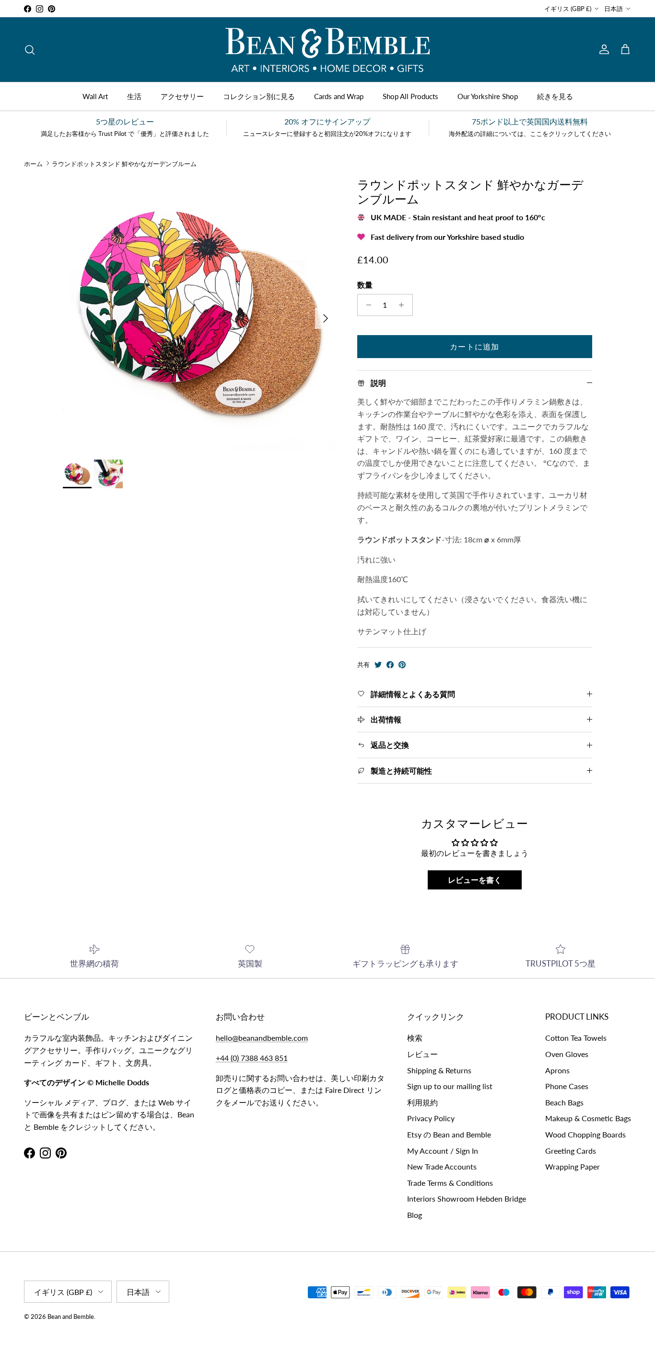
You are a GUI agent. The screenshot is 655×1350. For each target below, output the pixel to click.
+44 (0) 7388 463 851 (252, 1057)
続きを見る (555, 96)
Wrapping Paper (572, 1166)
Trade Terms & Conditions (450, 1182)
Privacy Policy (431, 1118)
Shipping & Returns (439, 1070)
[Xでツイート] (378, 664)
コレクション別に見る (259, 96)
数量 (365, 284)
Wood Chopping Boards (585, 1134)
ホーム (33, 163)
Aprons (557, 1070)
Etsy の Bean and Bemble (449, 1134)
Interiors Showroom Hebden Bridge (466, 1198)
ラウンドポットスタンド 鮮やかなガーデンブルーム (124, 163)
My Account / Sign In (442, 1150)
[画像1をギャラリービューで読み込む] (199, 313)
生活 (134, 96)
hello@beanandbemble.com (262, 1037)
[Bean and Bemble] (327, 49)
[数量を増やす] (404, 304)
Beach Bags (564, 1102)
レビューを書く (475, 879)
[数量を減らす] (366, 304)
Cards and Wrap (338, 96)
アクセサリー (182, 96)
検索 (414, 1037)
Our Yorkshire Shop (487, 96)
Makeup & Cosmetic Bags (588, 1118)
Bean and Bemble (70, 1316)
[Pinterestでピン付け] (402, 664)
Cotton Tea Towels (576, 1037)
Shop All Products (410, 96)
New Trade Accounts (442, 1166)
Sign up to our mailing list (449, 1086)
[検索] (29, 50)
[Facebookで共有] (390, 664)
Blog (414, 1214)
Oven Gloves (566, 1053)
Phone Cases (566, 1086)
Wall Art (95, 96)
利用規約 (422, 1102)
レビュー (422, 1053)
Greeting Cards (570, 1150)
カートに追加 (475, 346)
